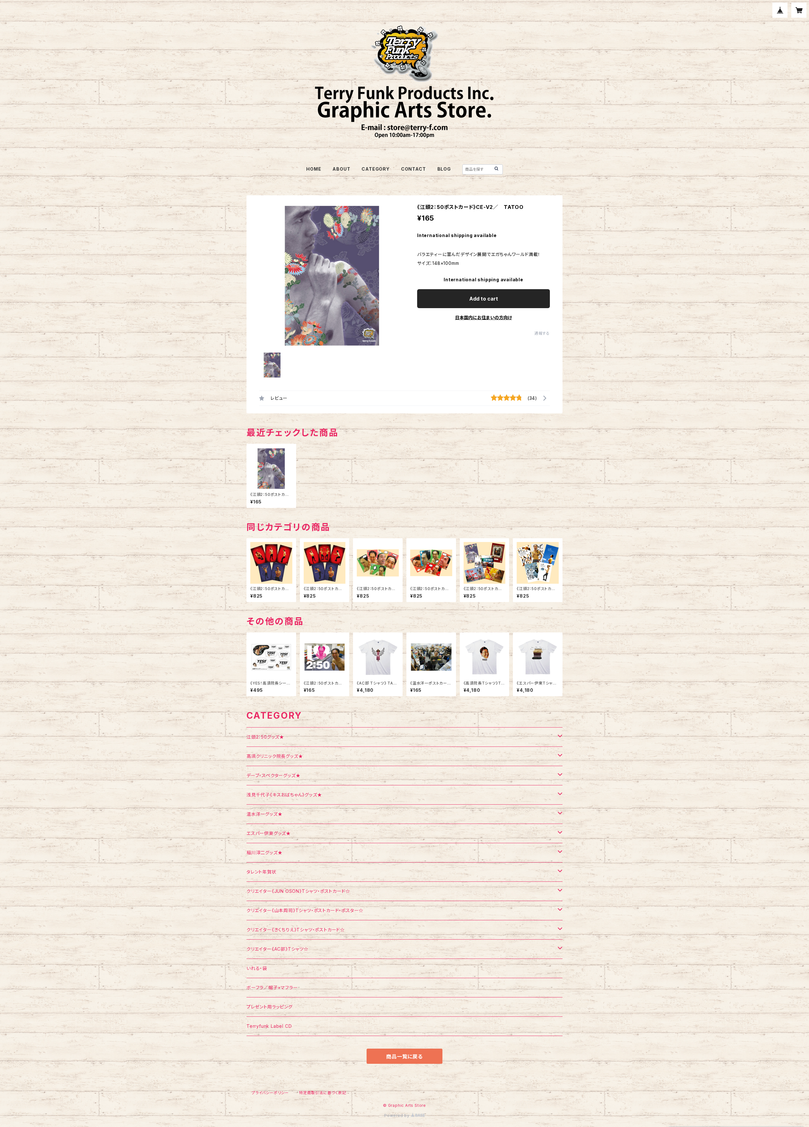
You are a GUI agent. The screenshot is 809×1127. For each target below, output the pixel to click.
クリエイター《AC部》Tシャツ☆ (277, 949)
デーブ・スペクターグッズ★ (273, 775)
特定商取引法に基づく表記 (322, 1092)
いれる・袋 (256, 968)
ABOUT (341, 169)
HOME (313, 169)
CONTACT (413, 169)
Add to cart (483, 298)
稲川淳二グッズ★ (264, 852)
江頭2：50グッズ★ (265, 737)
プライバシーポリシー (270, 1092)
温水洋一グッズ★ (264, 814)
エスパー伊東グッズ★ (268, 833)
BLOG (444, 169)
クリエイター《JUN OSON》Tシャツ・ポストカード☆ (298, 891)
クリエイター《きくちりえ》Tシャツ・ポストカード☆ (295, 929)
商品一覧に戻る (404, 1056)
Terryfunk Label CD (269, 1026)
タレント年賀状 (261, 871)
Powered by (397, 1115)
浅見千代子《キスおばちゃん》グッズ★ (284, 794)
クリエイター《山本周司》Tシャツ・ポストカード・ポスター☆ (304, 910)
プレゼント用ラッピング (269, 1006)
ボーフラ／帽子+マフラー (272, 987)
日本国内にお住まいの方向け (483, 317)
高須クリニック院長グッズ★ (274, 756)
